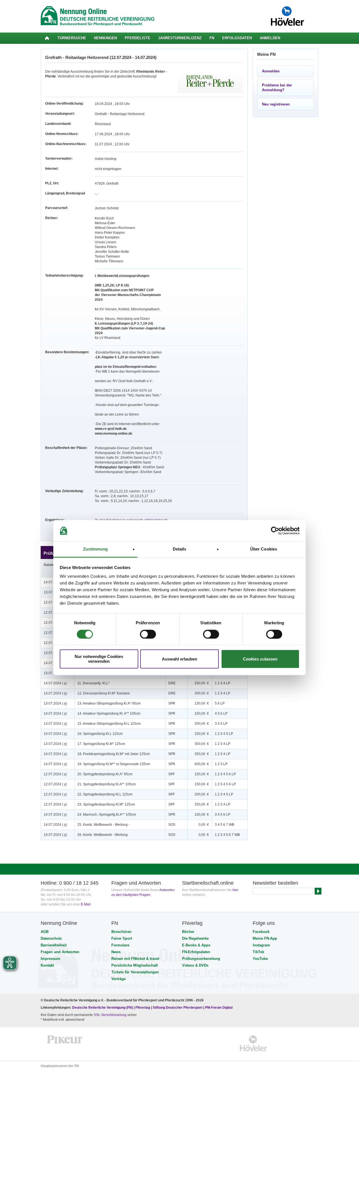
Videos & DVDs (195, 965)
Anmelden (270, 38)
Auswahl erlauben (179, 659)
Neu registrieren (276, 104)
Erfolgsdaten (237, 38)
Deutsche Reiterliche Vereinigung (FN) (102, 1008)
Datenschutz (51, 938)
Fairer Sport (121, 938)
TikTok (258, 952)
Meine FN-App (265, 938)
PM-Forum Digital (219, 1008)
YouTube (260, 959)
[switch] (148, 634)
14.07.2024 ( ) (55, 683)
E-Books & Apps (196, 945)
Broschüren (121, 932)
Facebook (261, 932)
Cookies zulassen (260, 659)
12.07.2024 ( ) (55, 774)
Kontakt (47, 965)
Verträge (118, 979)
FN (212, 38)
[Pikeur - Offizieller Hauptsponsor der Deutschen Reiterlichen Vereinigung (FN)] (65, 1043)
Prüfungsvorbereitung (201, 959)
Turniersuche (71, 38)
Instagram (261, 945)
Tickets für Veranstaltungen (135, 972)
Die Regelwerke (195, 938)
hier (235, 890)
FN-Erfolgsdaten (196, 952)
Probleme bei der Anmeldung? (277, 87)
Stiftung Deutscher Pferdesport (177, 1008)
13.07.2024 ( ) (55, 703)
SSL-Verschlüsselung (110, 1015)
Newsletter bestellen (275, 883)
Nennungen (105, 38)
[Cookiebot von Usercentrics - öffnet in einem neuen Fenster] (275, 530)
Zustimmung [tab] (95, 549)
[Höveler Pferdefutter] (253, 1043)
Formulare (120, 945)
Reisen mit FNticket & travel (135, 959)
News (116, 952)
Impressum (50, 959)
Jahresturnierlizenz (180, 38)
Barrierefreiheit (53, 945)
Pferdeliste (137, 38)
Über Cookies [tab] (263, 549)
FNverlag (143, 1008)
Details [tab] (180, 549)
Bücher (188, 932)
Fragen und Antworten (60, 952)
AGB (45, 932)
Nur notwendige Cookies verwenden (99, 659)
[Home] (47, 38)
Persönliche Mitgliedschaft (134, 965)
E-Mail (86, 904)
